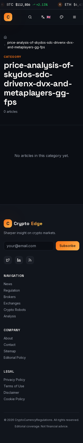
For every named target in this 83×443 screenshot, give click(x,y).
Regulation (12, 290)
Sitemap (10, 351)
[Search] (30, 17)
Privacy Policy (14, 380)
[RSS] (30, 260)
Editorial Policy (15, 357)
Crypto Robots (15, 310)
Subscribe (67, 246)
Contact (9, 345)
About (8, 338)
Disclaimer (11, 392)
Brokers (10, 297)
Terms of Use (14, 386)
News (8, 284)
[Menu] (74, 17)
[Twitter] (8, 260)
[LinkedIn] (19, 260)
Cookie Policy (14, 399)
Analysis (10, 316)
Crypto (24, 223)
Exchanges (12, 303)
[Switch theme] (61, 17)
